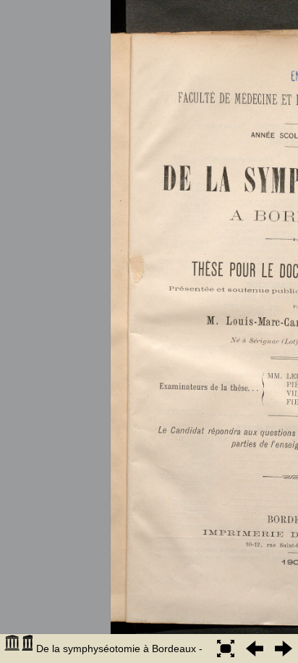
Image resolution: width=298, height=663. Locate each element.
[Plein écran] (225, 648)
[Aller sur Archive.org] (18, 648)
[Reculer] (254, 648)
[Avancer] (283, 648)
